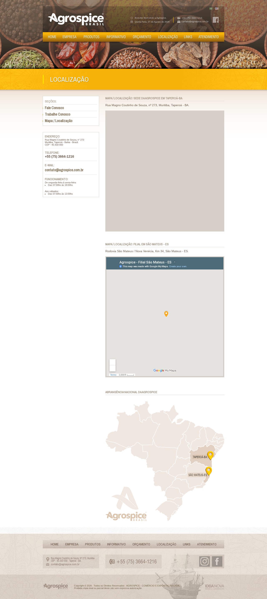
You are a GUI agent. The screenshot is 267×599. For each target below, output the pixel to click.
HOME (55, 544)
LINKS (186, 544)
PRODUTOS (93, 544)
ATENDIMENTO (207, 544)
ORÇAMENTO (141, 544)
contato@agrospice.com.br (64, 169)
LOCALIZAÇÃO (166, 544)
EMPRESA (71, 544)
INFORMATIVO (116, 544)
